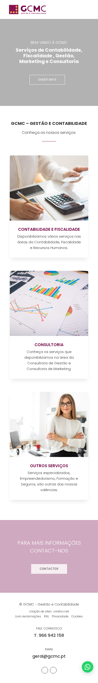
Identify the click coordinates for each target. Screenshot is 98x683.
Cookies (77, 616)
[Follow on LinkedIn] (53, 670)
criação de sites (40, 611)
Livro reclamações (28, 616)
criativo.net (61, 611)
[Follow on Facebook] (44, 670)
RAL (46, 616)
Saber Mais (47, 79)
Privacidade (60, 616)
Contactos (49, 568)
